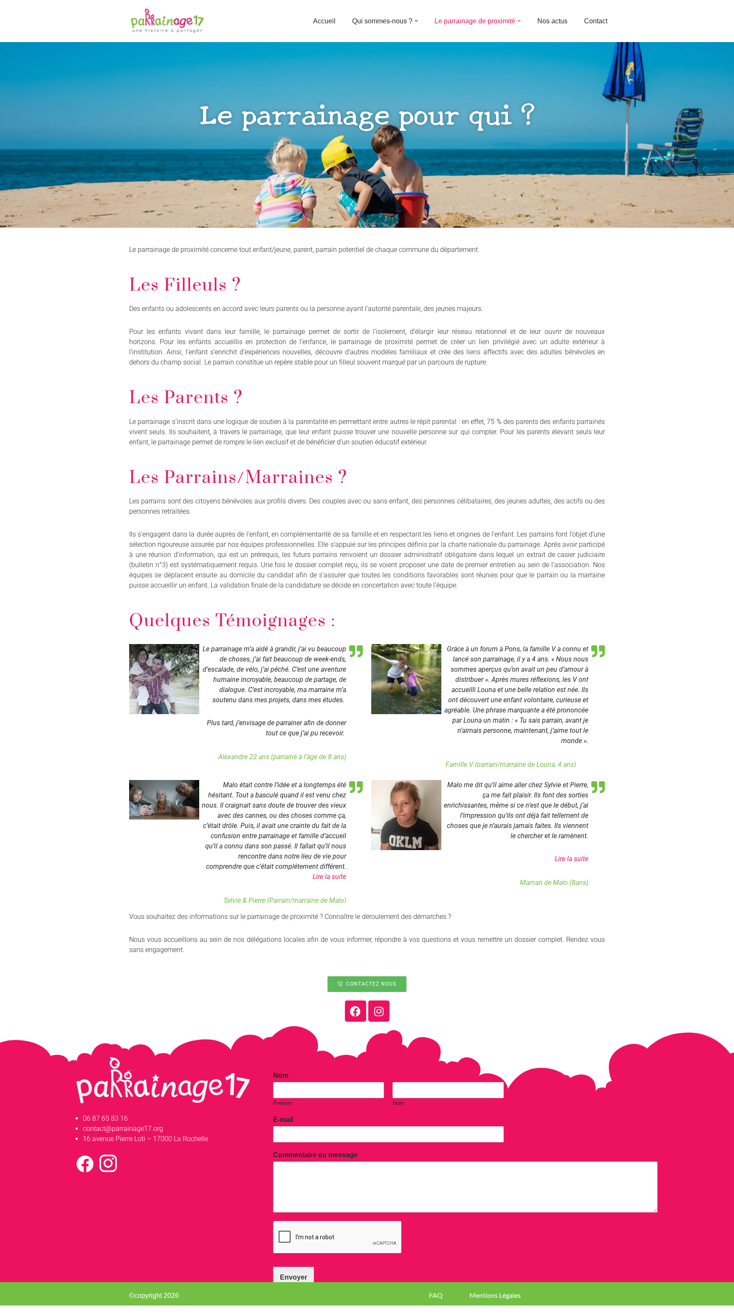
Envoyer (293, 1277)
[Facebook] (355, 1011)
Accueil (324, 21)
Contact (595, 21)
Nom (283, 1075)
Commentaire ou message (315, 1155)
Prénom (282, 1103)
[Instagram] (379, 1011)
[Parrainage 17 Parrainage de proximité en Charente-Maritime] (167, 21)
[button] (416, 21)
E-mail (285, 1119)
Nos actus (552, 21)
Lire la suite (329, 877)
